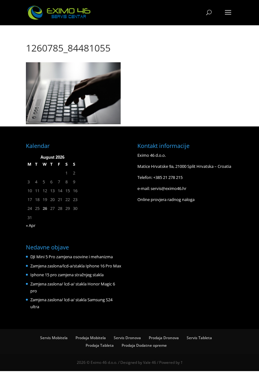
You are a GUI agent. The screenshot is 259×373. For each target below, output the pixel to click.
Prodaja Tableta (100, 345)
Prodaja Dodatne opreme (144, 345)
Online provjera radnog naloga (166, 199)
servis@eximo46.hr (168, 188)
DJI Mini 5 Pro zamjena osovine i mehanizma (71, 257)
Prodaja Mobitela (90, 337)
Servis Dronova (127, 337)
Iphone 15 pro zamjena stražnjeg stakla (67, 275)
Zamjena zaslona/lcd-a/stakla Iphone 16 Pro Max (75, 266)
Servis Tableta (199, 337)
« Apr (30, 225)
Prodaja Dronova (164, 337)
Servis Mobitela (54, 337)
